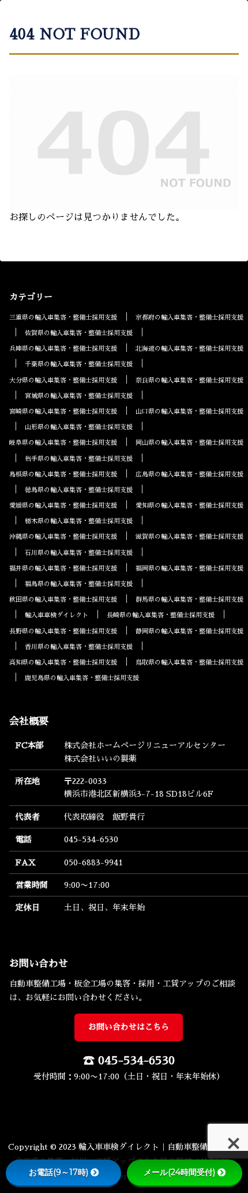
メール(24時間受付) (179, 1172)
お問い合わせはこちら (128, 1027)
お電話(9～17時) (58, 1172)
